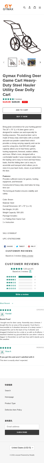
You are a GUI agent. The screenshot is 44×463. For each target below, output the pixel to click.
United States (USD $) (21, 448)
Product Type (10, 403)
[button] (8, 99)
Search (8, 390)
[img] (5, 310)
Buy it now (22, 117)
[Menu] (39, 7)
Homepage (9, 397)
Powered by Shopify (27, 455)
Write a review (27, 256)
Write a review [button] (22, 294)
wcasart (18, 455)
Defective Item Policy (13, 410)
